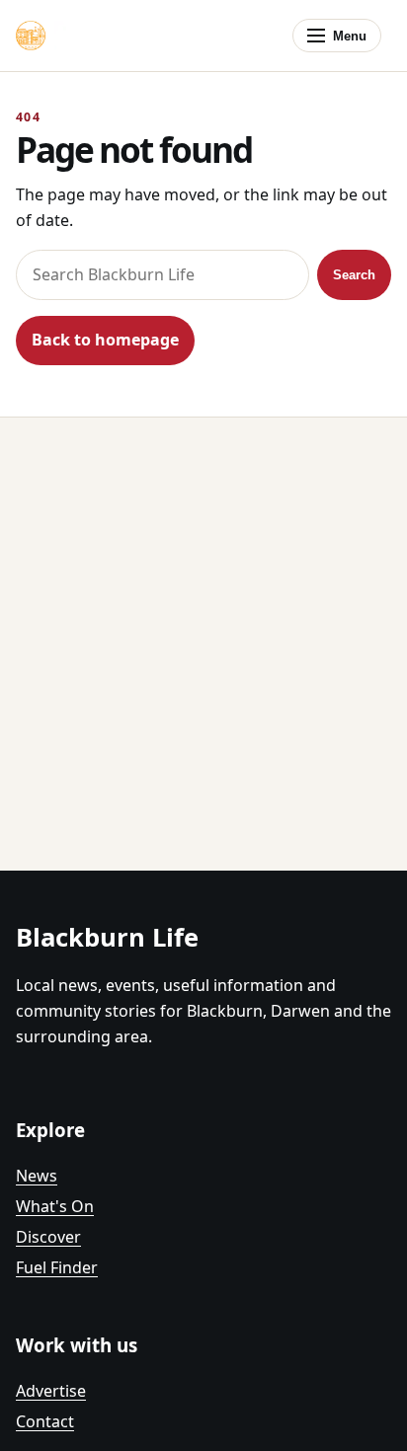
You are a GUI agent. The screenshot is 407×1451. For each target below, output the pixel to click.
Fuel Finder (57, 1267)
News (36, 1175)
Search (354, 274)
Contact (45, 1421)
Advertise (51, 1391)
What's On (55, 1206)
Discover (48, 1237)
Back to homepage (105, 339)
